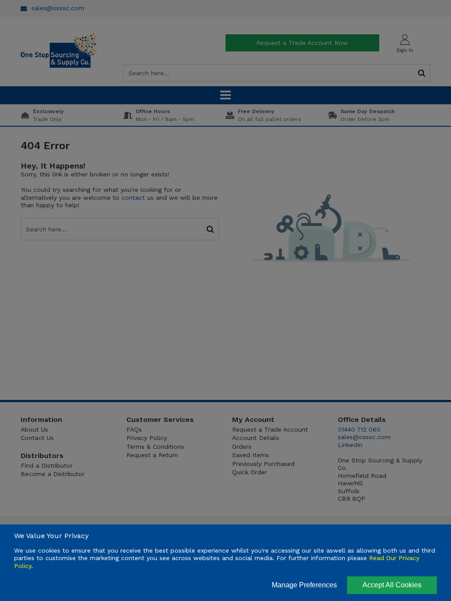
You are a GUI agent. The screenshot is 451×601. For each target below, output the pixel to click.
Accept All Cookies (391, 585)
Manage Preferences (304, 585)
